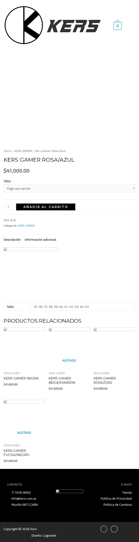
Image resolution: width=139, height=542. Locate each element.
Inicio (7, 150)
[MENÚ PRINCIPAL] (130, 25)
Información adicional (40, 239)
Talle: (7, 181)
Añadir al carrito (45, 207)
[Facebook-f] (114, 529)
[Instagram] (103, 529)
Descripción (12, 239)
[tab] (12, 239)
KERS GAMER (23, 150)
